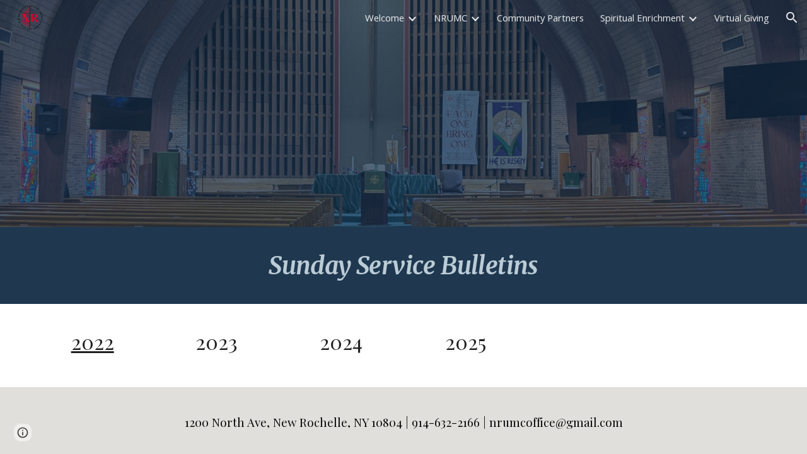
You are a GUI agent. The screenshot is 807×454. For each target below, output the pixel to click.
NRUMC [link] (450, 17)
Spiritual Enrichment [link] (642, 17)
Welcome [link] (384, 17)
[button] (792, 18)
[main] (403, 265)
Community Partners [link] (540, 17)
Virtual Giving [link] (741, 17)
